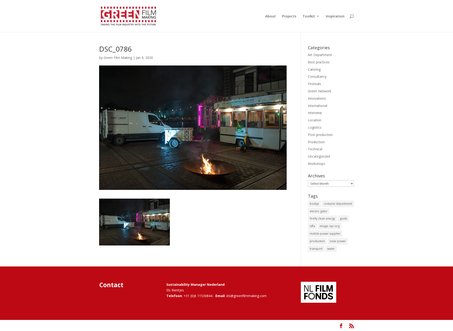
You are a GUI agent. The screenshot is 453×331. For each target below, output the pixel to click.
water (331, 249)
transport (316, 249)
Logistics (314, 127)
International (317, 105)
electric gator (318, 211)
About (270, 16)
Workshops (316, 163)
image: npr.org (330, 226)
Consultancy (317, 76)
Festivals (314, 84)
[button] (134, 222)
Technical (315, 149)
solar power (338, 241)
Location (314, 120)
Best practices (319, 62)
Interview (315, 112)
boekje (314, 204)
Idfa (312, 226)
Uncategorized (319, 156)
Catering (314, 69)
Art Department (320, 55)
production (317, 241)
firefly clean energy (322, 219)
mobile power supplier (325, 234)
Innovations (317, 98)
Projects (289, 16)
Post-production (320, 134)
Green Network (319, 91)
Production (316, 142)
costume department (338, 204)
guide (343, 219)
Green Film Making (118, 57)
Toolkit (308, 16)
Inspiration (335, 16)
